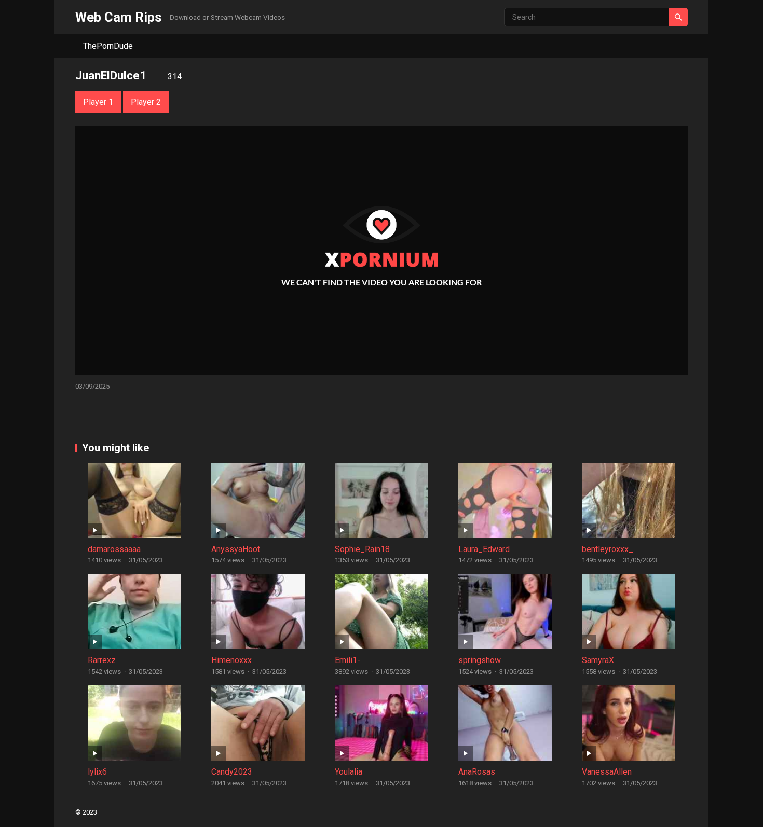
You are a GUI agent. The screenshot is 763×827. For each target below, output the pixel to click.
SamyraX (598, 660)
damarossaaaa (114, 549)
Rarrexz (102, 660)
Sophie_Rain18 (362, 549)
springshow (479, 660)
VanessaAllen (607, 772)
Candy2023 (231, 772)
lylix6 (97, 772)
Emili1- (347, 660)
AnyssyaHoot (235, 549)
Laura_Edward (484, 549)
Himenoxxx (231, 660)
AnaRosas (476, 772)
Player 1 (98, 102)
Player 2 (146, 102)
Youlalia (348, 772)
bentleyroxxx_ (607, 549)
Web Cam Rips (118, 17)
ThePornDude (108, 46)
